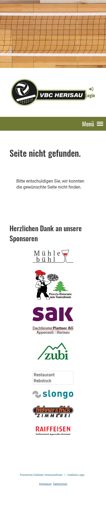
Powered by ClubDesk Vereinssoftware (41, 474)
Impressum (45, 483)
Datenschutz (60, 483)
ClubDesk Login (76, 474)
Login (90, 95)
